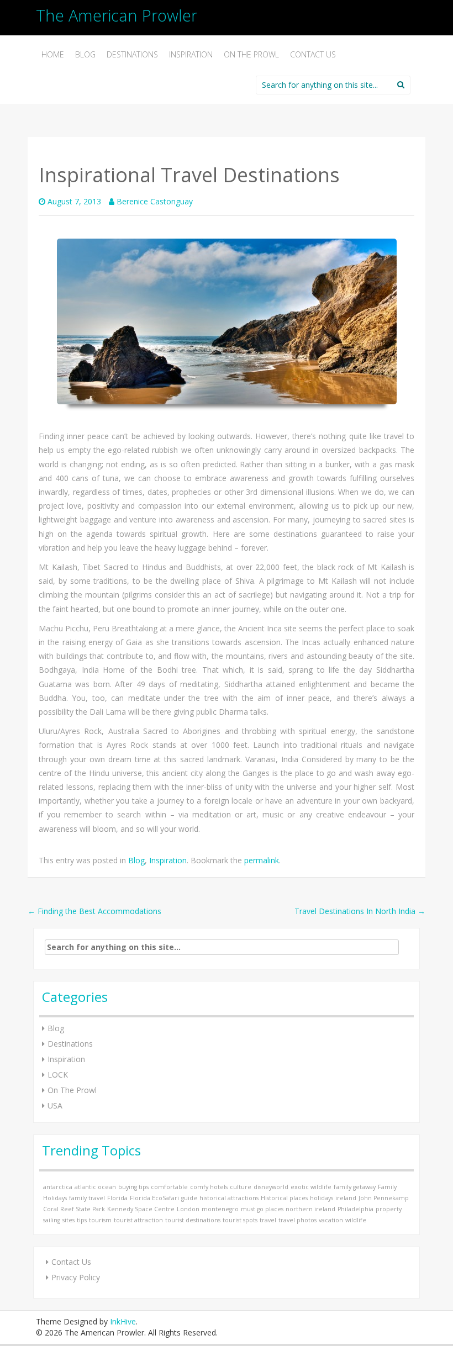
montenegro (220, 1209)
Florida (117, 1198)
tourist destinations (192, 1220)
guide (189, 1198)
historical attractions (229, 1198)
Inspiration (191, 54)
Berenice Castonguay (155, 201)
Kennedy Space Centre (141, 1209)
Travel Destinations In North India (359, 911)
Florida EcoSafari (154, 1198)
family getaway (355, 1187)
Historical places (284, 1198)
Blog (85, 54)
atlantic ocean (95, 1187)
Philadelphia (355, 1209)
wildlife (355, 1220)
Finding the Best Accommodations (94, 911)
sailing (51, 1220)
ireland (345, 1198)
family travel (87, 1198)
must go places (262, 1209)
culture (240, 1187)
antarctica (57, 1187)
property (389, 1209)
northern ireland (310, 1209)
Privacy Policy (75, 1277)
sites (68, 1220)
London (188, 1209)
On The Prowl (251, 54)
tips (82, 1220)
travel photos (297, 1220)
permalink (261, 860)
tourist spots (240, 1220)
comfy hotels (209, 1187)
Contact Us (313, 54)
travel (268, 1220)
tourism (100, 1220)
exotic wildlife (311, 1187)
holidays (321, 1198)
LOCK (58, 1074)
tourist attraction (138, 1220)
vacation (331, 1220)
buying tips (133, 1187)
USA (55, 1105)
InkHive (123, 1321)
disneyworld (271, 1187)
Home (52, 54)
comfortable (169, 1187)
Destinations (132, 54)
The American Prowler (116, 15)
